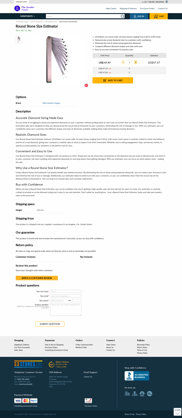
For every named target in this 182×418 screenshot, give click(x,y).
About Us (110, 347)
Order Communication (84, 345)
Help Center (111, 8)
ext (69, 300)
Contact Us (163, 8)
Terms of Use (142, 350)
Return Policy (142, 347)
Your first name (42, 291)
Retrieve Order (81, 347)
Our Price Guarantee (22, 347)
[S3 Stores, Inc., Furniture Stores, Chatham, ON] (137, 375)
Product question (41, 305)
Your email (44, 296)
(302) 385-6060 (23, 379)
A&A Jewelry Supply (51, 103)
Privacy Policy (142, 353)
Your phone (43, 301)
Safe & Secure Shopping (54, 345)
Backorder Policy (143, 345)
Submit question (50, 324)
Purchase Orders (147, 8)
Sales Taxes (18, 350)
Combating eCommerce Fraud (56, 350)
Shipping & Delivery (128, 8)
